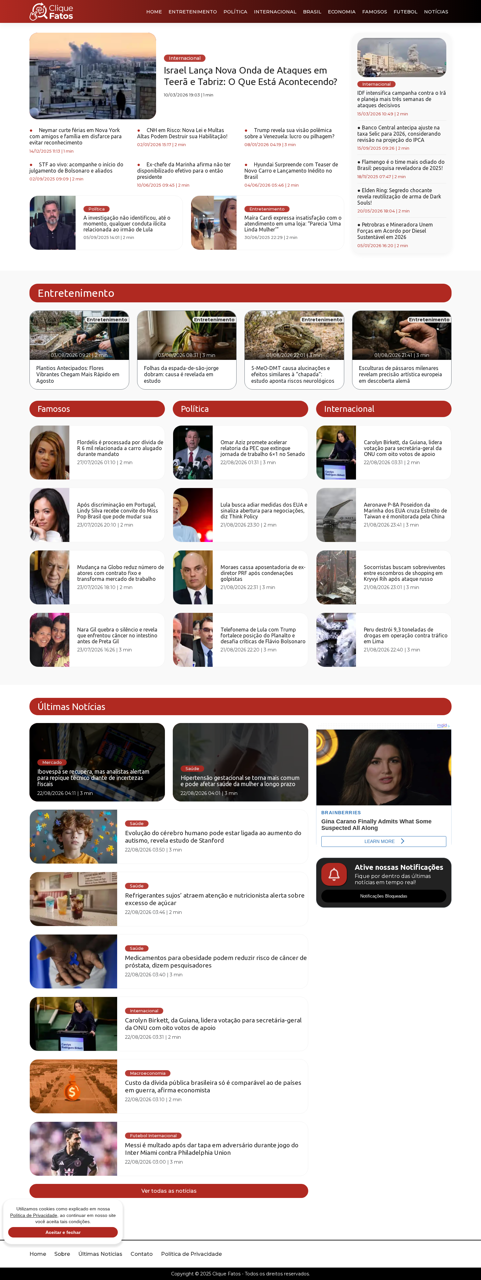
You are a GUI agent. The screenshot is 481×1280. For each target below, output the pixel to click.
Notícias (436, 12)
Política (235, 12)
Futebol (406, 12)
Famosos (374, 12)
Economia (342, 12)
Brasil (312, 12)
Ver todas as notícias (169, 1191)
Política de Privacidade (191, 1254)
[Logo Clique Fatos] (51, 11)
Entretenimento (193, 12)
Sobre (62, 1254)
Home (154, 12)
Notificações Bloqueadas (383, 896)
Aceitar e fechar (62, 1232)
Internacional (275, 12)
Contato (142, 1254)
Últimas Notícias (100, 1254)
